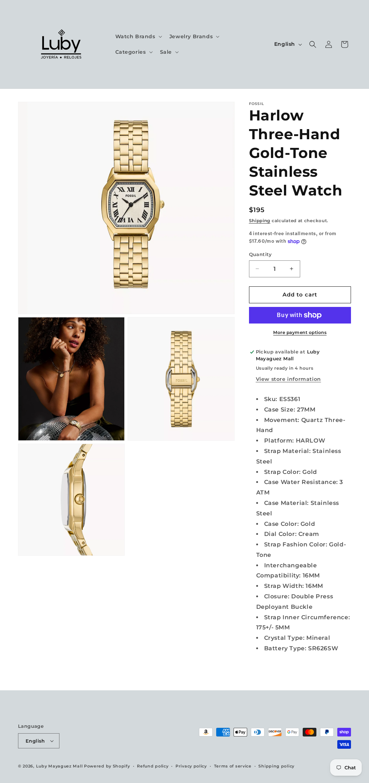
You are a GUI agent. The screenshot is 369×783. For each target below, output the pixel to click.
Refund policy (152, 766)
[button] (138, 36)
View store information (288, 379)
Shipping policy (276, 766)
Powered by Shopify (107, 766)
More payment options (299, 332)
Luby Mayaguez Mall (59, 766)
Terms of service (233, 766)
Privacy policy (191, 766)
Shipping (260, 220)
